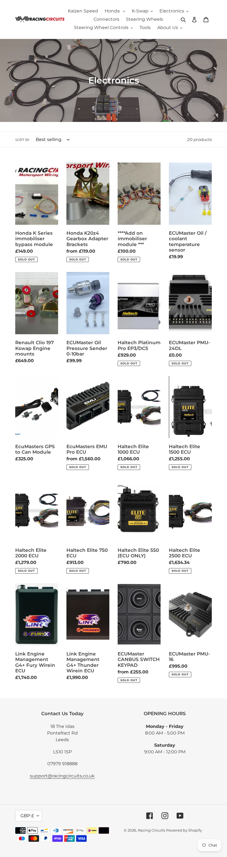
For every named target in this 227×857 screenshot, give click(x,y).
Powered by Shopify (184, 830)
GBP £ (27, 815)
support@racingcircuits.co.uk (62, 775)
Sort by (22, 140)
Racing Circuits (151, 830)
